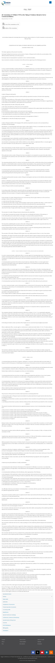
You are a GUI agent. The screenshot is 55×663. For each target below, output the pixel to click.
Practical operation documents (9, 607)
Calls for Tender (41, 639)
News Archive (22, 639)
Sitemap (39, 641)
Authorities (5, 601)
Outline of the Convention (11, 28)
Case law (5, 622)
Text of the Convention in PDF (12, 24)
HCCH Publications (7, 625)
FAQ (3, 643)
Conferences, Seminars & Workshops (11, 617)
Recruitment (22, 643)
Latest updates (23, 641)
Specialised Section (7, 594)
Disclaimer (40, 643)
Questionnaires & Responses (9, 620)
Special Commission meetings (9, 614)
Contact (3, 639)
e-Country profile (6, 609)
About (3, 641)
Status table (5, 599)
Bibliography (5, 628)
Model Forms (5, 612)
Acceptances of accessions (9, 604)
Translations (5, 630)
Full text (4, 596)
